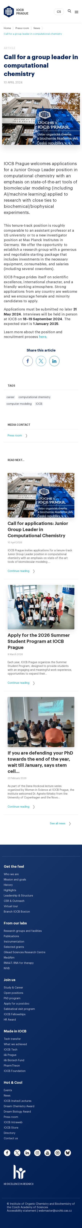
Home (7, 28)
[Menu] (75, 12)
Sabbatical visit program (19, 1009)
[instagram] (37, 1153)
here (42, 337)
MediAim (9, 957)
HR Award (10, 1019)
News (37, 28)
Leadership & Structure (18, 895)
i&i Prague (10, 1055)
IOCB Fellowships (15, 1014)
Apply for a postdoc (16, 1003)
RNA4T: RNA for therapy (19, 963)
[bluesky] (67, 1153)
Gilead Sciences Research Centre (24, 952)
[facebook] (7, 1153)
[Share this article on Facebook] (28, 361)
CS (59, 11)
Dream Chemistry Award (19, 1106)
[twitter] (17, 1153)
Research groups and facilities (23, 931)
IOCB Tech (10, 1049)
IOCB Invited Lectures (17, 1101)
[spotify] (57, 1153)
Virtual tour (11, 906)
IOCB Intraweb (13, 1122)
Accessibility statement (22, 1210)
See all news (57, 823)
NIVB (7, 968)
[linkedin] (27, 1153)
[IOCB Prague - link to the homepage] (16, 11)
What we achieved (15, 1044)
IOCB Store (11, 1127)
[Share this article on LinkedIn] (54, 361)
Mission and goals (15, 879)
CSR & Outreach (14, 901)
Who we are (11, 874)
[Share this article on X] (41, 361)
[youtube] (47, 1153)
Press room (22, 28)
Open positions (13, 993)
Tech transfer (12, 1039)
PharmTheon (12, 1065)
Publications (11, 936)
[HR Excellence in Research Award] (18, 1172)
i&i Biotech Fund (14, 1060)
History (8, 885)
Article (9, 48)
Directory (9, 1133)
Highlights (10, 890)
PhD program (12, 998)
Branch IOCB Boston (17, 911)
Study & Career (13, 987)
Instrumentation (14, 941)
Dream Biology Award (17, 1111)
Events (8, 1090)
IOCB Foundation (15, 1071)
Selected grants (14, 947)
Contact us (11, 1138)
